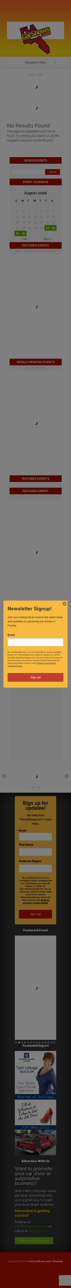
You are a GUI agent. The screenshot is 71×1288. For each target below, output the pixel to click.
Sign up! (36, 677)
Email (11, 634)
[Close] (64, 604)
